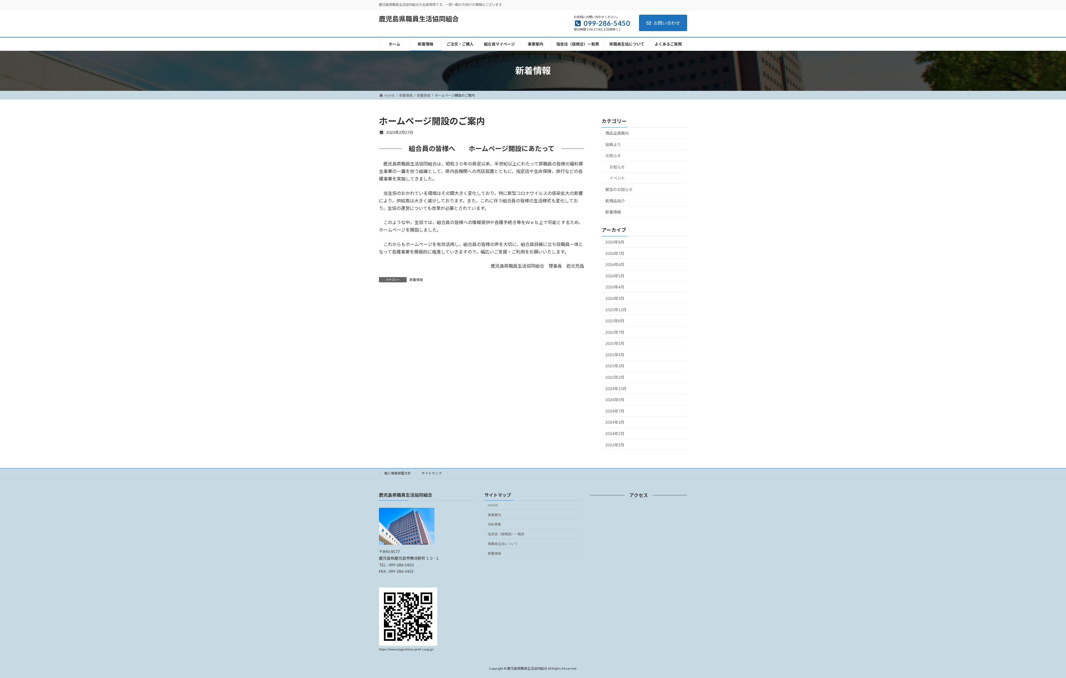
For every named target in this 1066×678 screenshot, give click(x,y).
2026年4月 (614, 287)
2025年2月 (614, 377)
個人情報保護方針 (397, 473)
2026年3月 (614, 298)
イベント (617, 178)
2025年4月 (614, 354)
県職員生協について (503, 544)
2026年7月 (614, 253)
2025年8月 (614, 320)
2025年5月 (614, 343)
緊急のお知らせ (619, 189)
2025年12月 (616, 309)
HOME (493, 505)
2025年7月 (614, 332)
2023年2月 (614, 444)
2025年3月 (614, 365)
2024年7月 (614, 410)
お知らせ (613, 155)
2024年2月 (614, 433)
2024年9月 (614, 399)
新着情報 (416, 280)
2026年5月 (614, 275)
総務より (613, 144)
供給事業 (494, 524)
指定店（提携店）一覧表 (506, 534)
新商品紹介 (615, 200)
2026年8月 (614, 242)
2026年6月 (614, 264)
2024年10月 (616, 388)
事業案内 (494, 515)
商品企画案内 (617, 133)
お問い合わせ (666, 23)
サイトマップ (432, 473)
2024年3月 (614, 422)
